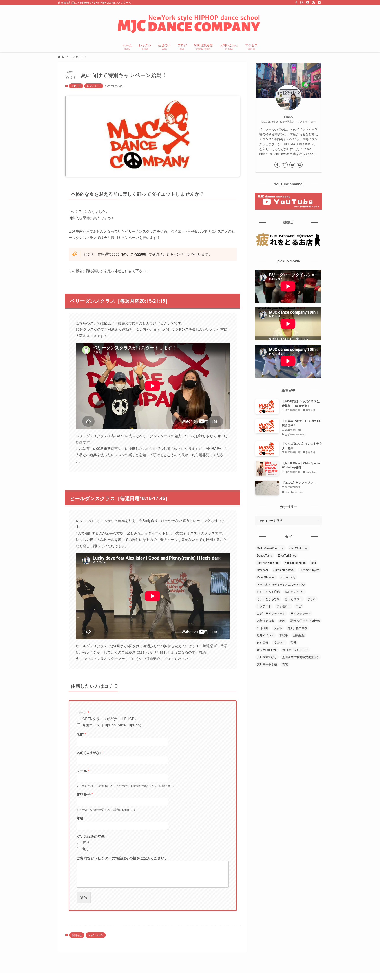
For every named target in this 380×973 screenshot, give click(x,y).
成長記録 (299, 635)
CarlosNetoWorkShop (270, 548)
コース (83, 713)
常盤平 (283, 635)
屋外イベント (265, 635)
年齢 (80, 818)
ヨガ (299, 606)
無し (86, 848)
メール (83, 771)
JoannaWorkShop (268, 562)
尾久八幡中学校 (297, 628)
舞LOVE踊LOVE (267, 650)
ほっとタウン (293, 599)
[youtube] (308, 2)
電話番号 (85, 794)
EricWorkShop (287, 555)
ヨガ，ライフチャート (271, 613)
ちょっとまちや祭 (268, 599)
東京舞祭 (262, 642)
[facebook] (296, 2)
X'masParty (288, 577)
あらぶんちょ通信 (268, 592)
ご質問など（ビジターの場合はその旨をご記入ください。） (124, 858)
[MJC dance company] (190, 23)
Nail (313, 562)
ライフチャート (301, 613)
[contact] (319, 2)
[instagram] (302, 2)
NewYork (262, 570)
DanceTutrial (265, 555)
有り (86, 842)
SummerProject (309, 570)
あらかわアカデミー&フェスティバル (281, 584)
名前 (81, 734)
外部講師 (262, 628)
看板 (293, 642)
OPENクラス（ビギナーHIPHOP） (110, 718)
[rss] (313, 2)
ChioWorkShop (298, 548)
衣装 (285, 664)
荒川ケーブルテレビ (295, 650)
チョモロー (283, 606)
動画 (282, 621)
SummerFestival (283, 570)
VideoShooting (266, 577)
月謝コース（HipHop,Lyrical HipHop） (112, 725)
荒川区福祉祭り (267, 657)
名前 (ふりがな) (90, 752)
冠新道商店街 (265, 621)
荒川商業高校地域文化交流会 (300, 657)
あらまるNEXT (294, 592)
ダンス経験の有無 (91, 836)
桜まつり (279, 642)
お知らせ (76, 86)
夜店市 (278, 628)
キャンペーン (93, 86)
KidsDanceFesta (295, 562)
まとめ (311, 599)
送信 (83, 897)
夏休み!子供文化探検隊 (305, 621)
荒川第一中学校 (267, 664)
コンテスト (264, 606)
